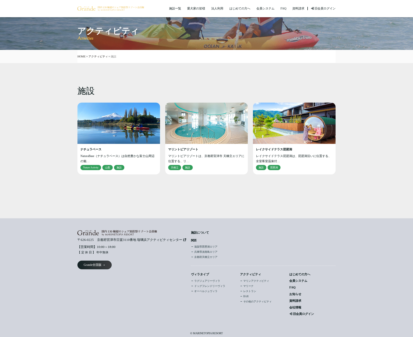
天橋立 (175, 167)
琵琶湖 (274, 167)
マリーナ (248, 286)
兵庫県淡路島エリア (205, 251)
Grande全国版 (93, 264)
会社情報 (295, 307)
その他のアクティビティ (257, 301)
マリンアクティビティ (256, 280)
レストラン (249, 291)
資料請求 (298, 8)
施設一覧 (175, 8)
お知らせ (295, 294)
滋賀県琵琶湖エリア (205, 246)
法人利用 (217, 8)
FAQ (283, 8)
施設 (119, 167)
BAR (246, 296)
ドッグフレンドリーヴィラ (209, 286)
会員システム (265, 8)
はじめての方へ (239, 8)
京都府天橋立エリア (205, 257)
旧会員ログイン (325, 8)
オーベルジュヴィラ (205, 291)
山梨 (107, 167)
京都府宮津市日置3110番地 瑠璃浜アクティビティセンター (139, 240)
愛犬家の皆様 (196, 8)
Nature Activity (91, 167)
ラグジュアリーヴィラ (207, 280)
